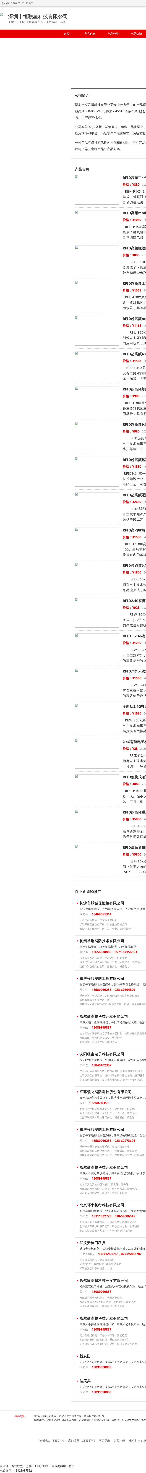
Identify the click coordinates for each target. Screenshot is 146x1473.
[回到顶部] (141, 1468)
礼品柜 (5, 3)
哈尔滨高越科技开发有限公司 (104, 1016)
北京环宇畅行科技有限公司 (102, 1205)
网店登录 (104, 1441)
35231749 (88, 1441)
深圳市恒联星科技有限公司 (38, 16)
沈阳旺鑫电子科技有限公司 (102, 1054)
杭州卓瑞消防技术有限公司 (102, 940)
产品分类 (113, 34)
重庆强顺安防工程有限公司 (102, 978)
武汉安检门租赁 (93, 1242)
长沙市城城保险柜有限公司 (102, 903)
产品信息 (90, 34)
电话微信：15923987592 (16, 1470)
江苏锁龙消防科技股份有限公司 (106, 1091)
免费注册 (119, 1441)
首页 (67, 34)
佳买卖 (85, 1380)
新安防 (85, 1356)
